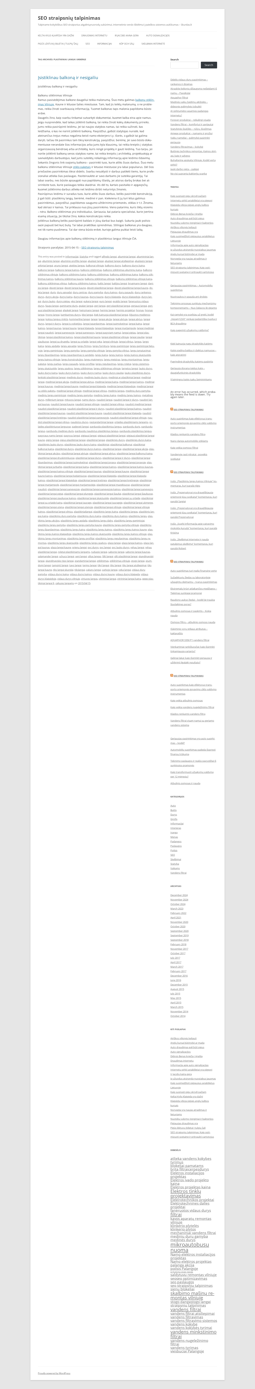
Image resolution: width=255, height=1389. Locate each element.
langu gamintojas (53, 350)
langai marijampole (125, 328)
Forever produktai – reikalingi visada (190, 120)
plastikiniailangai (83, 511)
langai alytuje (120, 319)
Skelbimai (175, 859)
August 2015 (177, 989)
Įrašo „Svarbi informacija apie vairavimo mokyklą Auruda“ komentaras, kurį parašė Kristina (193, 528)
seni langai (81, 556)
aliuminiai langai (127, 256)
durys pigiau (63, 301)
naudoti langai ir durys (125, 399)
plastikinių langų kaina (72, 529)
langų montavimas (131, 359)
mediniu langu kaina (105, 395)
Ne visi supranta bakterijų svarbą (188, 173)
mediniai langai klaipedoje (121, 386)
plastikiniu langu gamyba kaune (84, 525)
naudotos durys (79, 422)
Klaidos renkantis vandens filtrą (187, 434)
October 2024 (177, 904)
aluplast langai (96, 261)
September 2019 (179, 935)
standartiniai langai (85, 560)
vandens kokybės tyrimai (191, 1327)
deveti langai (56, 288)
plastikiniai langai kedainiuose (70, 475)
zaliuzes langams (64, 583)
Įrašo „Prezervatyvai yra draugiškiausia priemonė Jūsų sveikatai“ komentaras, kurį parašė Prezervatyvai (193, 512)
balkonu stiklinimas (98, 274)
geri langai (99, 305)
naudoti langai (104, 399)
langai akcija (105, 319)
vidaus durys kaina (58, 574)
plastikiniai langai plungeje (78, 493)
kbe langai (87, 314)
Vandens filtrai (178, 872)
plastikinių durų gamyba (62, 516)
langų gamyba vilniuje (93, 350)
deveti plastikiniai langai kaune (131, 288)
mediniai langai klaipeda (92, 386)
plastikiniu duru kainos (115, 516)
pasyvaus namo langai (50, 435)
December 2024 (179, 895)
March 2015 (176, 1007)
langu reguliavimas (106, 364)
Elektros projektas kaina (190, 1187)
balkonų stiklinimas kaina (124, 274)
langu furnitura (101, 346)
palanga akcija (182, 1265)
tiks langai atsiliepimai (134, 565)
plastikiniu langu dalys (100, 520)
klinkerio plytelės (184, 1225)
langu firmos (84, 346)
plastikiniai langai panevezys (137, 489)
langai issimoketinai (117, 323)
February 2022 (178, 913)
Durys (173, 814)
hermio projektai (125, 310)
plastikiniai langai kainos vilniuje (55, 471)
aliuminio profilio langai (74, 261)
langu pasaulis (70, 364)
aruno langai (61, 265)
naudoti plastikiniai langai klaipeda (122, 413)
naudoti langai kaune (62, 404)
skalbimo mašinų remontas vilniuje (192, 1295)
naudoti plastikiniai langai (52, 408)
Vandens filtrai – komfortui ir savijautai (191, 124)
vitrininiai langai (107, 578)
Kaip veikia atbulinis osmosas (186, 700)
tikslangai (79, 569)
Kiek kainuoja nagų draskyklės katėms (191, 343)
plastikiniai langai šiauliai (107, 493)
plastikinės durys (115, 440)
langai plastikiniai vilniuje (115, 337)
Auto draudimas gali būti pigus (187, 218)
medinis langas (116, 390)
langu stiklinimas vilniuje (107, 368)
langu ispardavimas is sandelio (77, 355)
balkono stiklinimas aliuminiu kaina (122, 270)
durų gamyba (95, 292)
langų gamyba (72, 350)
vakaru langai (93, 569)
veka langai (125, 569)
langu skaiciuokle (47, 368)
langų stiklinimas (83, 368)
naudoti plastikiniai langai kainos (123, 408)
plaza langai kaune (61, 547)
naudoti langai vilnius (112, 404)
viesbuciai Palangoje (187, 1351)
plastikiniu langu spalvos (93, 543)
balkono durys (113, 265)
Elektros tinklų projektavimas (185, 1193)
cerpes (193, 1169)
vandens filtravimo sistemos (193, 1320)
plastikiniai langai (111, 449)
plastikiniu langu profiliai (80, 538)
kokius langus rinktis (57, 319)
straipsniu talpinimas (188, 1305)
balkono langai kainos (67, 270)
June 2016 (175, 980)
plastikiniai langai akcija (135, 449)
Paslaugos (176, 846)
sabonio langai (116, 552)
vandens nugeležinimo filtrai (189, 1342)
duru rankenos (143, 292)
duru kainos (110, 292)
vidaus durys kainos (81, 574)
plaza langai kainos (132, 543)
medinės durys (75, 377)
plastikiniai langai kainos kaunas (135, 467)
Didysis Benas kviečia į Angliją (186, 214)
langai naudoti (46, 332)
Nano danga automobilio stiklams (189, 441)
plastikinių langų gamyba (52, 525)
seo (173, 1278)
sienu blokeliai (182, 1289)
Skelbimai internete (153, 43)
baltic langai (104, 283)
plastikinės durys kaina (138, 440)
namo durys (88, 399)
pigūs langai (52, 440)
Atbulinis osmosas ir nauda (185, 783)
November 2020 (179, 922)
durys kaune (96, 296)
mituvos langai (73, 399)
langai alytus (135, 319)
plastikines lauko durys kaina (80, 444)
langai (94, 319)
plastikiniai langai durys (88, 458)
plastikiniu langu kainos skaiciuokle (91, 534)
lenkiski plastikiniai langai (52, 377)
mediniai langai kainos (131, 382)
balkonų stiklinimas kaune (69, 279)
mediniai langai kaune (66, 386)
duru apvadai (64, 292)
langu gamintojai (119, 346)
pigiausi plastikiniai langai (111, 435)
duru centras (80, 292)
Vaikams (175, 868)
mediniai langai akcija (57, 382)
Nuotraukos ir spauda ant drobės (188, 296)
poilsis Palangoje (184, 1268)
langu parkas (54, 364)
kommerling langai (79, 319)
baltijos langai (119, 283)
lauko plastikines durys (137, 373)
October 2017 (177, 953)
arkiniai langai (45, 265)
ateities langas (77, 265)
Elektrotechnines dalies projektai (189, 1205)
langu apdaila (52, 346)
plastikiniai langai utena (51, 507)
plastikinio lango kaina (105, 511)
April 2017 (175, 962)
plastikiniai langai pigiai (50, 493)
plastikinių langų (138, 516)
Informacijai (104, 43)
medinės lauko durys (95, 377)
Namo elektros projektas (191, 1261)
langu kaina (101, 355)
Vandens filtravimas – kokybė (186, 146)
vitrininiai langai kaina (129, 578)
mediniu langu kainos (129, 395)
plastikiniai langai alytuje (74, 453)
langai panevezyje (64, 332)
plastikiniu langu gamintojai (129, 520)
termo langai (90, 565)
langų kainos (116, 355)
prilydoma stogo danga (181, 1272)
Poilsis (173, 850)
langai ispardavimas (94, 323)
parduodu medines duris (60, 431)
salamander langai (48, 556)
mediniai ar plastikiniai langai (124, 377)
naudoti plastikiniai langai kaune (84, 413)
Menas (174, 837)
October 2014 (177, 1016)
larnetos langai (130, 368)
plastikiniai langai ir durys (116, 458)
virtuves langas (89, 578)
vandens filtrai (185, 1309)
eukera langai (90, 301)
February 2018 (178, 944)
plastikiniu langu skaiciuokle (63, 543)
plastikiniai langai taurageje (107, 502)
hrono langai (53, 314)
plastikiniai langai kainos (103, 467)
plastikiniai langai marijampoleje (77, 484)
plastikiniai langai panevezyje (64, 489)
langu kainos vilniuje (49, 359)
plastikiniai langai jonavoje (131, 462)
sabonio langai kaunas (137, 552)
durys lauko (48, 301)
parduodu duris (131, 426)
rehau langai (137, 547)
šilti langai (107, 556)
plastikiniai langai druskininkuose (56, 458)
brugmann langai (137, 283)
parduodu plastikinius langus (135, 431)
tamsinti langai (60, 565)
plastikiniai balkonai (121, 444)
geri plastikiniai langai (118, 305)
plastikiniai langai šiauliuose (137, 493)
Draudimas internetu (94, 35)
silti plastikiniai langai (125, 556)
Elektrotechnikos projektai (192, 1199)
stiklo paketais (82, 167)
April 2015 (175, 1002)
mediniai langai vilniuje (69, 390)
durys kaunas (81, 296)
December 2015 (179, 984)
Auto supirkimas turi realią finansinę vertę (193, 570)
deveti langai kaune (75, 288)
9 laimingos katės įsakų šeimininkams (191, 379)
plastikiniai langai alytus (102, 453)
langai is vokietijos (72, 323)
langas (138, 341)
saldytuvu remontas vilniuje (193, 1274)
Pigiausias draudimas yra (184, 231)
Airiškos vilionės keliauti (183, 227)
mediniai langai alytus (82, 382)
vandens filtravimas (186, 1317)
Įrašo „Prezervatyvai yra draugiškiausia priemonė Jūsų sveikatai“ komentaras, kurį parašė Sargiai (193, 497)
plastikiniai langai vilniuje (107, 507)
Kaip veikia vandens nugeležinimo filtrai (192, 707)
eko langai (76, 301)
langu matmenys (93, 359)
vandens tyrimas (184, 1347)
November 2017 (179, 948)
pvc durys (93, 547)
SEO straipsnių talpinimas (69, 18)
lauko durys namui (91, 373)
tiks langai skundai (63, 569)
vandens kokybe (184, 1324)
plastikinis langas (128, 511)
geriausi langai (139, 305)
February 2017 (178, 971)
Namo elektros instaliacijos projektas (192, 1256)
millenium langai (54, 399)
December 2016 (179, 975)
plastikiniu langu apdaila (74, 520)
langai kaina (135, 323)
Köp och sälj (126, 43)
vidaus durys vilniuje (68, 578)
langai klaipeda (86, 328)
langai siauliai (137, 337)
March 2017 (176, 966)
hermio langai (107, 310)
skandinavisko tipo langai (60, 560)
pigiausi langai (89, 435)
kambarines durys (71, 314)
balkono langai (46, 270)
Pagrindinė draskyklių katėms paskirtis (191, 361)
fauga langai (52, 305)
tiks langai (115, 565)
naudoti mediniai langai (138, 404)
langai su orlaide (79, 341)
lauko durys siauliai (113, 373)
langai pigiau (129, 332)
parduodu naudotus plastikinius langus (96, 431)
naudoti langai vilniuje (87, 404)
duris (53, 292)
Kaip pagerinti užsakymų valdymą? (189, 330)
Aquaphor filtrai (179, 97)
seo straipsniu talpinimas (191, 1285)
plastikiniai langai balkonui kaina (134, 453)
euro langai (105, 301)
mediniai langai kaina (106, 382)
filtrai (176, 1214)
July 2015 (175, 993)
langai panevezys (85, 332)
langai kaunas (53, 328)
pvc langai (105, 547)
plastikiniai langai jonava (102, 462)
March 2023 (176, 908)
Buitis (173, 810)
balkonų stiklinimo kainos (82, 283)
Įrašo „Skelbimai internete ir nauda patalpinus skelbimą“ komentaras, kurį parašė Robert (191, 544)
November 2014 (179, 1011)
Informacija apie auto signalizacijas (189, 245)
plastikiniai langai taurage (77, 502)
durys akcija (51, 296)
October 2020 (177, 926)
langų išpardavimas (48, 355)
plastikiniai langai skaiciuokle (93, 498)
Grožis (173, 819)
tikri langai (103, 565)
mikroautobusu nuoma (189, 1247)
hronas (140, 310)
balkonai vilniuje (95, 265)
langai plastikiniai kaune (87, 337)
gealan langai (86, 305)
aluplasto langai (143, 261)
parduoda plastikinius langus (106, 426)
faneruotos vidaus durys (190, 1210)
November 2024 (179, 899)
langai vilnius (126, 341)
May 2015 (175, 998)
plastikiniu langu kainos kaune (130, 529)
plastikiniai (103, 444)
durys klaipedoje (131, 296)
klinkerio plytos (183, 1229)
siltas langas (94, 556)
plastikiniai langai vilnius (59, 511)
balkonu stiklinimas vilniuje (100, 279)
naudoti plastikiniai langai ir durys (85, 408)
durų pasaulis (126, 292)
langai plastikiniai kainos (59, 337)
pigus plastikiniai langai (72, 440)
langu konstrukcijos (72, 359)
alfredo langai (109, 256)
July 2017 (175, 957)
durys (41, 296)
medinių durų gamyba (138, 390)
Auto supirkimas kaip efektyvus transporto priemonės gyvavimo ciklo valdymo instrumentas (193, 423)
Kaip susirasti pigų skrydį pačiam (188, 196)
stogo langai (137, 560)
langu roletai (124, 364)
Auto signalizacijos (158, 35)
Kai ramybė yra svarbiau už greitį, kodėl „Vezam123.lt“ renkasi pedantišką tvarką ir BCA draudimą (193, 319)
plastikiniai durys (64, 449)
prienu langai (79, 547)
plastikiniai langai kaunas (88, 471)
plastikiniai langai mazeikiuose (113, 484)
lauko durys (145, 368)
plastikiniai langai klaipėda (102, 475)
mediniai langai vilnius (95, 390)
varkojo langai (109, 569)
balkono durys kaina (133, 265)
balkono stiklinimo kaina (72, 274)
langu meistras (112, 359)
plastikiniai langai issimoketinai (71, 462)
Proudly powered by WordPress (54, 1373)
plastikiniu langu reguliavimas (111, 538)
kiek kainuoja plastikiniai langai (111, 314)
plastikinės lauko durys (50, 444)
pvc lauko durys (120, 547)
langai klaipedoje (104, 328)
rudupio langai (99, 552)
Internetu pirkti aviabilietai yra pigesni (191, 200)
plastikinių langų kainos (99, 529)
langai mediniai (145, 328)
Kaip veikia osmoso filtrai (184, 447)
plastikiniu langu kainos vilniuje (129, 534)
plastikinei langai (96, 440)
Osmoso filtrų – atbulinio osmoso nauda (192, 622)
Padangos (175, 841)
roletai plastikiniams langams (74, 552)
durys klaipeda (113, 296)
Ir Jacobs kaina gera (127, 35)
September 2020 (179, 931)
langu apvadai (68, 346)
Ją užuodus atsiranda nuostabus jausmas (193, 249)
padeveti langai (80, 426)
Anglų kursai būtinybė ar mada (187, 254)
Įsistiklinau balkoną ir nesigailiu (68, 77)
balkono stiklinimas (91, 270)
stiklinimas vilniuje (120, 560)
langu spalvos (65, 368)
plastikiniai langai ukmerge (138, 502)
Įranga (174, 832)
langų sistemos (140, 364)
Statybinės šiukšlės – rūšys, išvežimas (191, 129)
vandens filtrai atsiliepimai (192, 1313)
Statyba (84, 256)
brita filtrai (179, 1169)
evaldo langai (120, 301)
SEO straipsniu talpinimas (188, 409)
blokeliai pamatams (186, 1165)
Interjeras (175, 828)
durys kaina (66, 296)
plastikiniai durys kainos (88, 449)
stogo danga (180, 1301)
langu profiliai (86, 364)
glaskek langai (70, 310)
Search (174, 59)
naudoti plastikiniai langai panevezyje (88, 417)
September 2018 (179, 940)
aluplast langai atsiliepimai (119, 261)
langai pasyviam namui (108, 332)
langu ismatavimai (140, 350)
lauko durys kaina (47, 373)
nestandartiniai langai (101, 422)
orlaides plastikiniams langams (131, 422)
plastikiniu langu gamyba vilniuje (121, 525)
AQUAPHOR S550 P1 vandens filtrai (189, 640)
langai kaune (70, 328)
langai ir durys (53, 323)
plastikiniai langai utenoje (79, 507)
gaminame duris (69, 305)
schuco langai (66, 556)
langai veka (96, 341)
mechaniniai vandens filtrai (193, 1232)
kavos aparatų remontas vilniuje (190, 1220)
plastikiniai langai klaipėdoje (61, 480)
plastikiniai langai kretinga (92, 480)
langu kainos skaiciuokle (137, 355)
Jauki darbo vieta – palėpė (184, 169)
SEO (87, 43)
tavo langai (75, 565)
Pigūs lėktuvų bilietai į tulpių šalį (58, 43)
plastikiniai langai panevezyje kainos (101, 489)
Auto (173, 805)
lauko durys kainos (69, 373)
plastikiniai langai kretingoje (123, 480)
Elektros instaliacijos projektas (187, 1174)
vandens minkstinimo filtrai (193, 1334)
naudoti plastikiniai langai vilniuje (128, 417)
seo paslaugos (182, 1282)
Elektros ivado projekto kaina (189, 1182)
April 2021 (175, 917)
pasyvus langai (72, 435)
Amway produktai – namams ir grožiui (191, 133)
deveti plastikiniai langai (100, 288)
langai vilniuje (110, 341)
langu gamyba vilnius (117, 350)
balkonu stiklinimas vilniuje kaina (134, 279)
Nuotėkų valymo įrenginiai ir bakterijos (191, 222)
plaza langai (114, 543)
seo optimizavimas (191, 1278)
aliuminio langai (51, 261)
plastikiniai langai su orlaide (125, 498)
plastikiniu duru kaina (89, 516)
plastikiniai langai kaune (116, 471)
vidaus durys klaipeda (128, 574)
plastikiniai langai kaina (76, 467)
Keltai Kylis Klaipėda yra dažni (56, 35)
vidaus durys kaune (104, 574)
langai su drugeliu (59, 341)
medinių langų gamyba (80, 395)
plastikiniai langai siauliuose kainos (57, 498)
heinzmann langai (89, 310)
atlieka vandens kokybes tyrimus (190, 1160)
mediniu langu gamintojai (52, 395)
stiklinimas (103, 560)
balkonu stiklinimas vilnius (52, 283)
